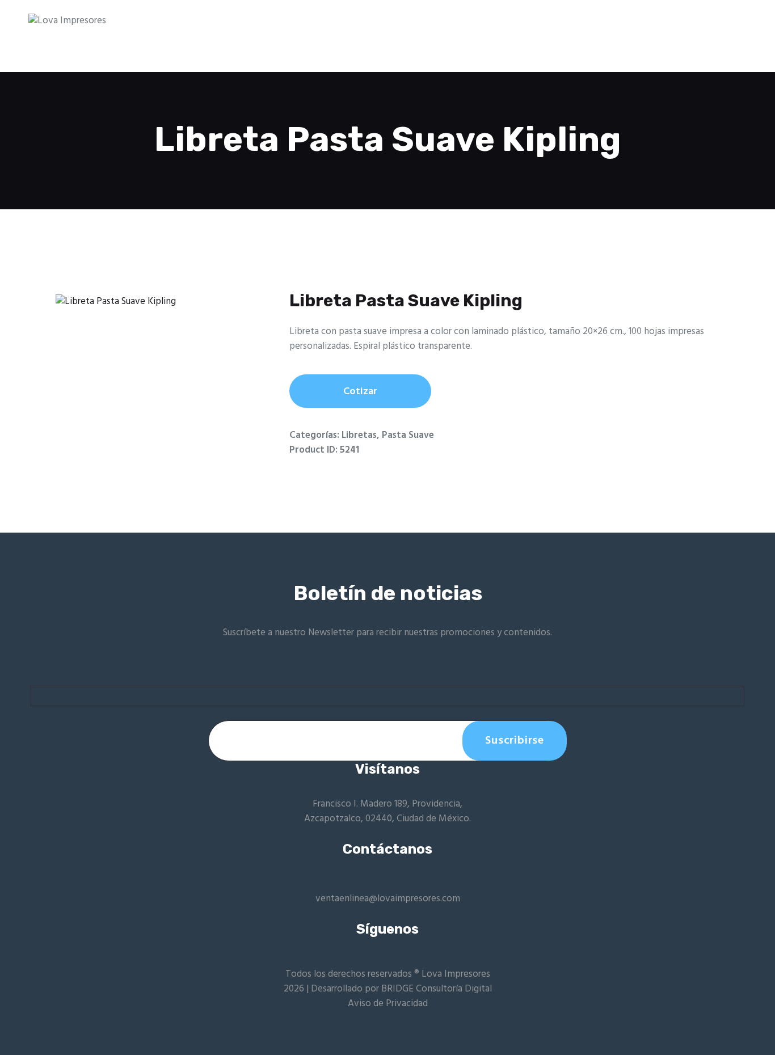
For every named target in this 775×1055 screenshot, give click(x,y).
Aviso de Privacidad (388, 1003)
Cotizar (360, 391)
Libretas (359, 435)
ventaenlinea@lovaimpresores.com (387, 898)
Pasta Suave (408, 435)
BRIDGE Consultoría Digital (436, 989)
